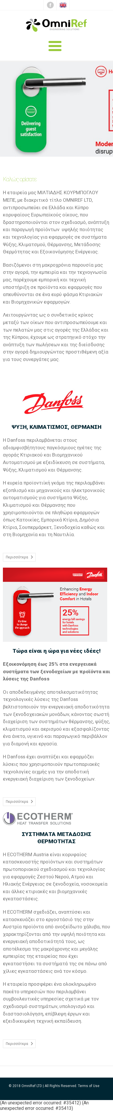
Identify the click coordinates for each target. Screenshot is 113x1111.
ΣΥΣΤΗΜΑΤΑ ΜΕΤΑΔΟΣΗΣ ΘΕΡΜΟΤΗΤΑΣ (56, 838)
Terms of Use (88, 1086)
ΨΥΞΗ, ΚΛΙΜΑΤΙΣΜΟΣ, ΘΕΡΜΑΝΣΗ (56, 427)
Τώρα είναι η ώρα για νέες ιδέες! (56, 651)
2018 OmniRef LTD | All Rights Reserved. (44, 1086)
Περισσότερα (17, 557)
